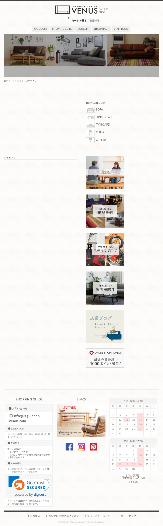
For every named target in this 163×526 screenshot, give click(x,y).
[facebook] (69, 449)
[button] (29, 486)
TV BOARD (103, 124)
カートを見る (83, 19)
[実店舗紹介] (105, 303)
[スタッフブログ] (105, 265)
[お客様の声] (105, 188)
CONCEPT (83, 28)
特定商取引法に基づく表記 (64, 515)
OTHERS (101, 139)
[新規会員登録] (105, 366)
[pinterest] (93, 449)
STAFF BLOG (121, 28)
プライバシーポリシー (100, 515)
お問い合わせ (19, 408)
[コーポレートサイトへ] (81, 435)
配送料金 (15, 443)
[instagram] (81, 449)
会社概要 (35, 515)
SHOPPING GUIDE (62, 28)
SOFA (99, 109)
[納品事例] (105, 226)
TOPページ (9, 81)
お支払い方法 (17, 428)
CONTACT (103, 28)
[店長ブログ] (105, 342)
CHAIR (100, 132)
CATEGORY (40, 28)
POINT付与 (16, 463)
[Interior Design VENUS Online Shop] (81, 13)
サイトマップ (128, 515)
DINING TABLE (105, 117)
